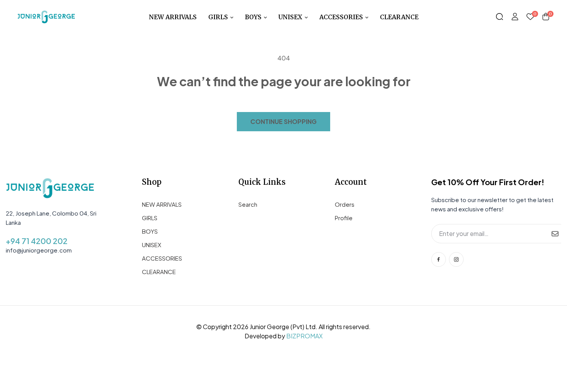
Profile (344, 217)
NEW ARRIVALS (162, 204)
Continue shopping (283, 121)
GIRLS (149, 217)
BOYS (150, 231)
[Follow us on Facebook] (438, 259)
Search (247, 204)
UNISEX (151, 244)
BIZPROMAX (304, 336)
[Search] (499, 17)
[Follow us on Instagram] (456, 259)
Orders (344, 204)
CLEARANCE (159, 271)
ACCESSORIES (162, 258)
